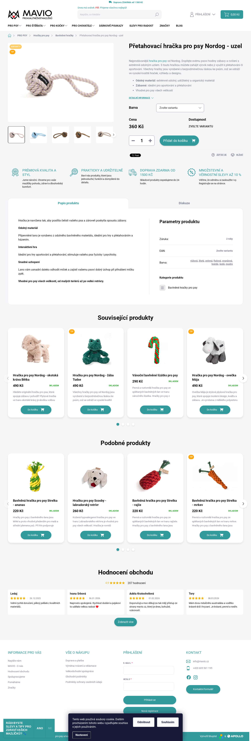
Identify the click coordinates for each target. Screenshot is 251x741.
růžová (194, 260)
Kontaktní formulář (203, 689)
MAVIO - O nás (15, 666)
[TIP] (96, 350)
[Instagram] (195, 676)
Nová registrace (149, 711)
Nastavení (81, 735)
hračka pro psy (158, 61)
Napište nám (14, 660)
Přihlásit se (150, 700)
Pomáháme (14, 682)
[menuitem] (15, 26)
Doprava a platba (75, 660)
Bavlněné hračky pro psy (182, 287)
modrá (229, 264)
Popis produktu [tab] (68, 203)
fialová (217, 260)
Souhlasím (167, 722)
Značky (12, 687)
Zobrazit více (125, 622)
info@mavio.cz (201, 661)
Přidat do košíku (175, 141)
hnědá (215, 264)
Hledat (156, 14)
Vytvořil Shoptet (208, 736)
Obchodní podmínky (76, 676)
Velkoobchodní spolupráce (80, 671)
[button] (117, 424)
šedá (222, 264)
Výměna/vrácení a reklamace (81, 665)
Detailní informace (139, 98)
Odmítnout (143, 722)
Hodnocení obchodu (125, 572)
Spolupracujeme (16, 676)
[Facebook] (188, 676)
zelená (209, 260)
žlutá (201, 260)
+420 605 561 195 (202, 668)
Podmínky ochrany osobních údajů (84, 682)
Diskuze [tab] (184, 203)
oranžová (227, 260)
